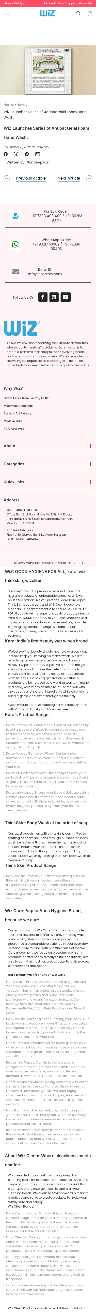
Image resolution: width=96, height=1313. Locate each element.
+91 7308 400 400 (46, 215)
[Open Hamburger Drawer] (7, 13)
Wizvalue (33, 563)
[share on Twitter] (16, 154)
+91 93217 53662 (45, 244)
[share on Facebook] (6, 154)
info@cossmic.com (45, 273)
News (21, 104)
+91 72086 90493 (65, 246)
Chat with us (85, 1302)
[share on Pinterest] (26, 154)
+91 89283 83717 (67, 218)
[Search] (78, 14)
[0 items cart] (89, 14)
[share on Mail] (37, 154)
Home (9, 104)
